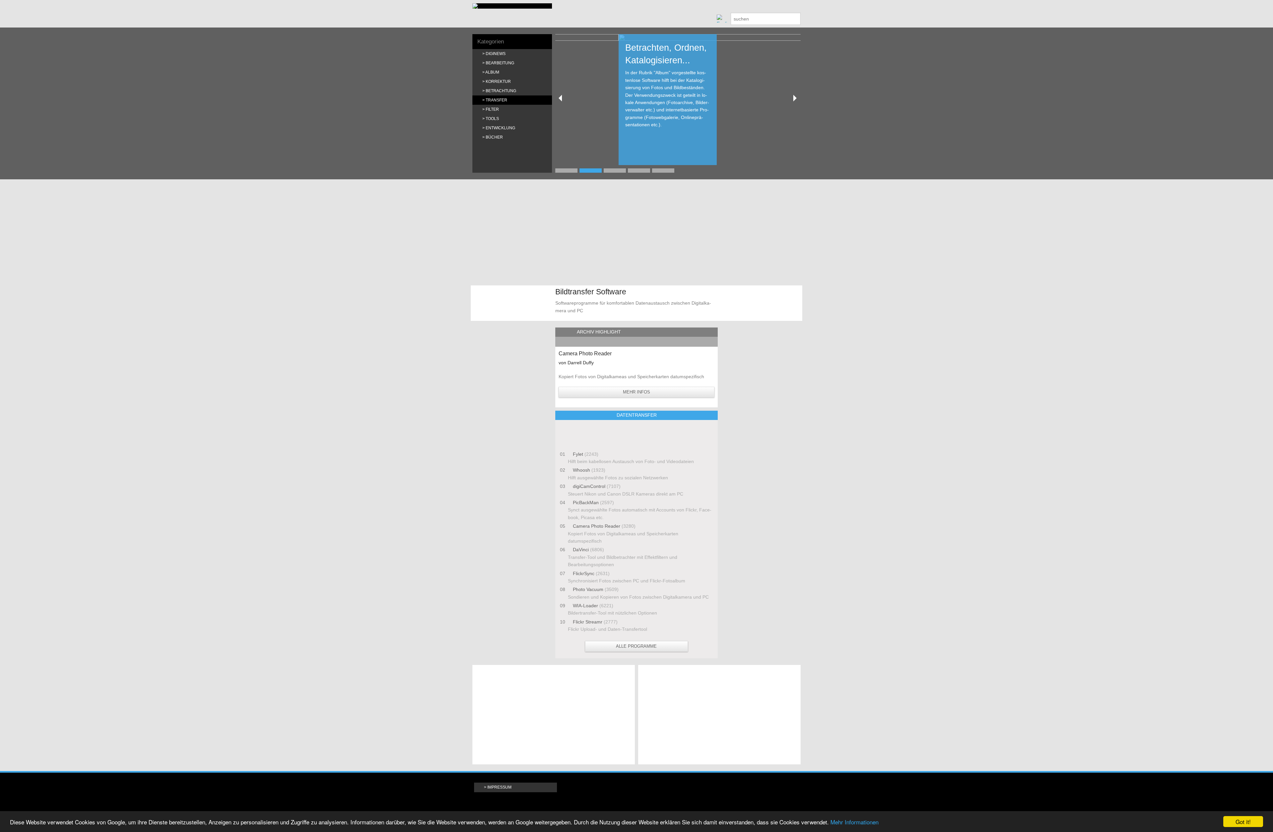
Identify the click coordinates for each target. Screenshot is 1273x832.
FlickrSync (584, 573)
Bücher (494, 137)
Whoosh (581, 470)
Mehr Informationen (854, 822)
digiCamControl (589, 486)
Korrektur (498, 81)
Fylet (578, 454)
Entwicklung (500, 128)
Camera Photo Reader (597, 526)
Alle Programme (636, 646)
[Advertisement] (636, 232)
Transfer (496, 100)
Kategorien (490, 41)
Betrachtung (501, 91)
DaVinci (581, 549)
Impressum (499, 787)
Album (492, 72)
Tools (492, 118)
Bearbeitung (500, 63)
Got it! (1243, 821)
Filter (492, 109)
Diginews (496, 53)
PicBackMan (586, 502)
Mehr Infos (636, 391)
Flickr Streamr (588, 621)
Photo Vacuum (588, 589)
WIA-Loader (585, 605)
